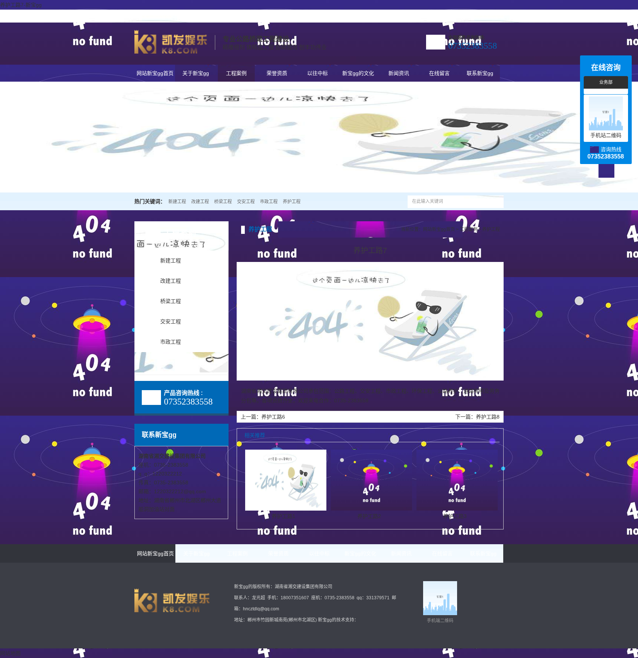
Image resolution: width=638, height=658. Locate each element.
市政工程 (269, 201)
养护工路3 (455, 516)
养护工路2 (369, 516)
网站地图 (10, 653)
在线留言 (439, 73)
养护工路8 (488, 417)
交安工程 (246, 201)
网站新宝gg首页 (155, 73)
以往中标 (317, 73)
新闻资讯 (398, 73)
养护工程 (292, 201)
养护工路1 (283, 516)
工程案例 (236, 73)
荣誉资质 (277, 73)
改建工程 (200, 201)
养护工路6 (273, 417)
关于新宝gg (492, 15)
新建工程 (177, 201)
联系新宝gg (468, 15)
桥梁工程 (223, 201)
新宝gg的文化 (358, 73)
